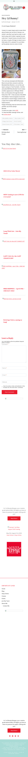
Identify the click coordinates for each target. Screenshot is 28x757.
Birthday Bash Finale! (6, 132)
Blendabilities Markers (7, 118)
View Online (10, 535)
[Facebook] (10, 736)
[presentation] (14, 157)
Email (4, 375)
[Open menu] (14, 1)
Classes (4, 596)
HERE (16, 110)
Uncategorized (6, 15)
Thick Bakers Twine (18, 124)
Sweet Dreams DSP (7, 124)
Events (3, 598)
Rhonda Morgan (6, 22)
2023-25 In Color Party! (11, 171)
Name (4, 368)
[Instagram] (12, 736)
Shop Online (18, 535)
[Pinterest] (18, 736)
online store (7, 114)
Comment (5, 344)
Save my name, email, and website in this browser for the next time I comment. (14, 386)
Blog (3, 591)
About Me (4, 603)
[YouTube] (15, 736)
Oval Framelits (17, 121)
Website (4, 382)
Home (3, 589)
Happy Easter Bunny (7, 121)
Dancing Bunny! (21, 131)
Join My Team (6, 601)
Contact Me (6, 606)
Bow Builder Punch (19, 118)
